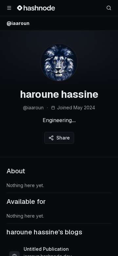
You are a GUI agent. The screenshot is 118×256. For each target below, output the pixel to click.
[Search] (109, 8)
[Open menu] (9, 8)
